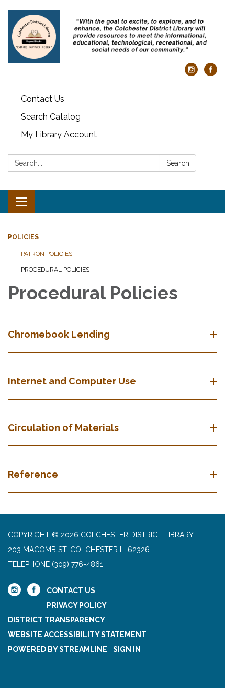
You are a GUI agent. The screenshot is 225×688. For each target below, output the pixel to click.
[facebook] (210, 73)
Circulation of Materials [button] (63, 427)
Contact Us (42, 99)
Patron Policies (46, 253)
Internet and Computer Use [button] (72, 380)
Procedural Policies (55, 269)
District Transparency (56, 620)
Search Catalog (51, 117)
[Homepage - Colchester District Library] (112, 36)
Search (177, 163)
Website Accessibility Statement (77, 634)
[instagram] (191, 73)
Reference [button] (33, 474)
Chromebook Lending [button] (59, 334)
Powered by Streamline (57, 649)
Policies (23, 237)
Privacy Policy (77, 605)
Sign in (127, 649)
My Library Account (59, 134)
